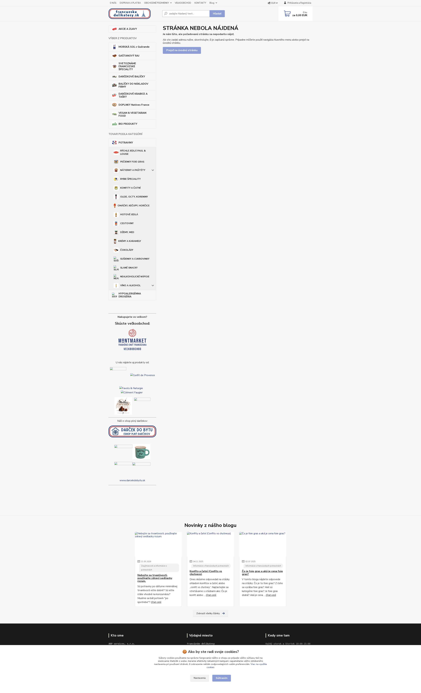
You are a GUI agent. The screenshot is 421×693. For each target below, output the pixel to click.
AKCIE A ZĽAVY (128, 29)
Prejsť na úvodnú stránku (182, 50)
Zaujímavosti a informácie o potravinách (154, 568)
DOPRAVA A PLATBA (130, 2)
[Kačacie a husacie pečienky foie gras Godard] (118, 375)
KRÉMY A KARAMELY (129, 241)
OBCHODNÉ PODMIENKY (156, 2)
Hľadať (217, 13)
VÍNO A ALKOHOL (130, 285)
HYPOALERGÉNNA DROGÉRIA (130, 295)
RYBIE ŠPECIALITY (130, 179)
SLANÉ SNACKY (128, 267)
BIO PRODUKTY (128, 124)
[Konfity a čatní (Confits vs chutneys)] (210, 544)
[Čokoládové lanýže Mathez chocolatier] (123, 405)
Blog (212, 2)
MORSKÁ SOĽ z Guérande (134, 46)
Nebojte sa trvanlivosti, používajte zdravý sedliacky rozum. (154, 578)
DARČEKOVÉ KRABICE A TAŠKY (133, 95)
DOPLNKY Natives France (134, 104)
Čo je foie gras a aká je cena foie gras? (262, 573)
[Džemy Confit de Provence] (142, 375)
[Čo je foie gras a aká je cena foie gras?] (262, 544)
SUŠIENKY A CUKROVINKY (134, 258)
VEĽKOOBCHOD (183, 2)
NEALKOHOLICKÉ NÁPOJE (134, 276)
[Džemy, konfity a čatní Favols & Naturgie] (131, 388)
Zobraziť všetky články (208, 613)
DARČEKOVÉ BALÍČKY (132, 76)
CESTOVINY (127, 223)
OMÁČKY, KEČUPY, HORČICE (133, 205)
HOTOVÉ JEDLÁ (129, 214)
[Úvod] (134, 13)
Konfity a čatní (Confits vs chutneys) (206, 573)
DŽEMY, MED (127, 232)
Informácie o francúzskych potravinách (211, 566)
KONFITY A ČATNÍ (130, 187)
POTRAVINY (126, 142)
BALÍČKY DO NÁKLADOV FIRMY (133, 85)
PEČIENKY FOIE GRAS (132, 161)
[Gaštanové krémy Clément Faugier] (132, 392)
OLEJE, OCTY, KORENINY (134, 196)
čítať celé (156, 602)
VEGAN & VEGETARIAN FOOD (132, 114)
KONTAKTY (200, 2)
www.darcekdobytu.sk (132, 480)
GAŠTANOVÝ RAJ (129, 55)
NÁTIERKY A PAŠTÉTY (132, 170)
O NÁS (113, 2)
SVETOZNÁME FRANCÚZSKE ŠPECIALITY (127, 66)
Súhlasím (221, 678)
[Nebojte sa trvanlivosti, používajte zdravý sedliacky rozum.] (158, 544)
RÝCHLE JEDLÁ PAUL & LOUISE (133, 152)
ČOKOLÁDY (126, 250)
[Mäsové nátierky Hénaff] (142, 405)
